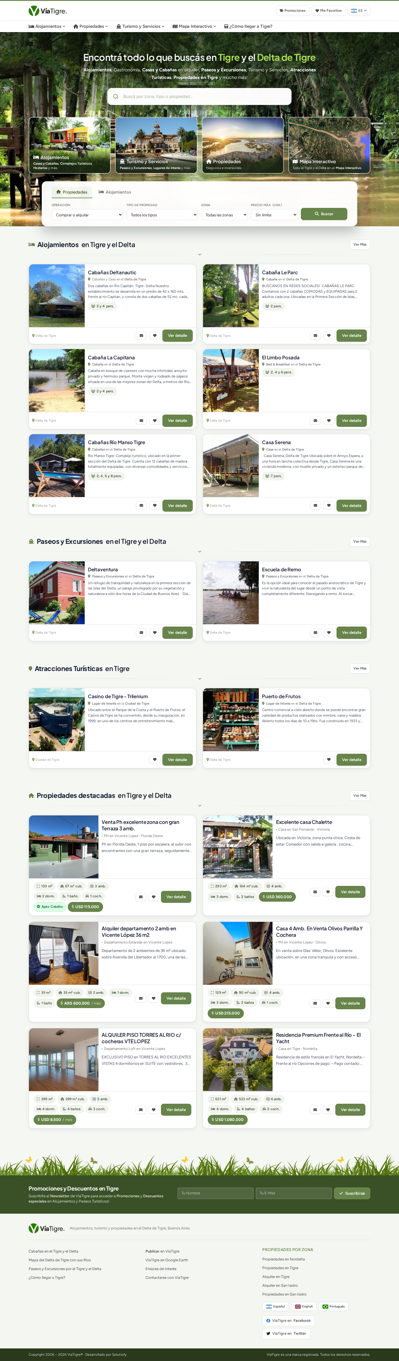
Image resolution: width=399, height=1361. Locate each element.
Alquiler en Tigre (275, 1276)
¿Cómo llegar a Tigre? (251, 26)
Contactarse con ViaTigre (167, 1277)
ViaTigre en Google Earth (166, 1260)
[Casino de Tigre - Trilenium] (57, 719)
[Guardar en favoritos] (154, 336)
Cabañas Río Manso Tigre (116, 442)
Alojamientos (48, 26)
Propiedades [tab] (75, 191)
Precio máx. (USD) (266, 205)
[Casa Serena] (231, 465)
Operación (61, 205)
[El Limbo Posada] (231, 380)
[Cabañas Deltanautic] (57, 295)
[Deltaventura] (57, 592)
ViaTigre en (291, 1320)
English (307, 1306)
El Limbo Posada (281, 357)
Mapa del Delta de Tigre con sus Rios (60, 1260)
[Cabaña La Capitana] (57, 380)
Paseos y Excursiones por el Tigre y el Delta (65, 1269)
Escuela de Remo (281, 569)
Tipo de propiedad (142, 205)
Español (279, 1306)
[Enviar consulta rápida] (141, 336)
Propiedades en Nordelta (283, 1259)
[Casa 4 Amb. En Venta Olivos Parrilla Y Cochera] (238, 953)
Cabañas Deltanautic (112, 272)
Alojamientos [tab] (118, 191)
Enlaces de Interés (160, 1269)
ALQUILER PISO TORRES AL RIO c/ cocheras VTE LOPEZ (141, 1037)
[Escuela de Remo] (231, 592)
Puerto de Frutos (281, 696)
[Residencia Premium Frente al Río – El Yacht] (238, 1059)
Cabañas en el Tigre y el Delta (53, 1251)
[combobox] (199, 96)
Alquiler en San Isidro (280, 1285)
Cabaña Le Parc (280, 272)
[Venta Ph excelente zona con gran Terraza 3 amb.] (63, 846)
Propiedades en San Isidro (284, 1294)
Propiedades (91, 26)
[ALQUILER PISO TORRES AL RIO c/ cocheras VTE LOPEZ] (63, 1059)
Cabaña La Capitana (111, 357)
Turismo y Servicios (141, 26)
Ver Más (360, 244)
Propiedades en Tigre (280, 1268)
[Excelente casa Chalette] (238, 846)
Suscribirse (355, 1193)
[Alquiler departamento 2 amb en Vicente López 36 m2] (63, 953)
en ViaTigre (162, 1251)
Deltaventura (103, 569)
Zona (206, 205)
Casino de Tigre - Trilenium (118, 696)
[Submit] (116, 96)
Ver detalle (177, 335)
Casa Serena (276, 442)
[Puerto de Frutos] (231, 719)
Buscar (327, 213)
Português (337, 1306)
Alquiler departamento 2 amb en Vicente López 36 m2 (139, 931)
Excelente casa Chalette (304, 822)
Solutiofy (119, 1355)
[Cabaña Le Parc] (231, 295)
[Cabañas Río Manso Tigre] (57, 465)
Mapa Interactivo (195, 26)
